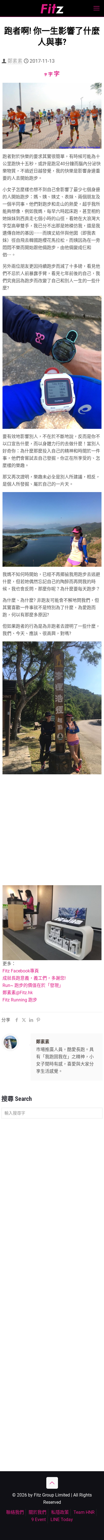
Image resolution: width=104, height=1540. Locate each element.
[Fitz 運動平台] (52, 8)
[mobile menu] (96, 8)
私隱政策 (60, 1512)
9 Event (38, 1519)
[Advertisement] (52, 830)
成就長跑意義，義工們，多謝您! (34, 978)
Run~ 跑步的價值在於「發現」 (32, 985)
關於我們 (37, 1512)
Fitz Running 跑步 (19, 1000)
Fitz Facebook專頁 (20, 971)
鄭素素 (14, 61)
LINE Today (61, 1519)
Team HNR (84, 1512)
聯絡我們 (15, 1512)
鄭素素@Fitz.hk (17, 992)
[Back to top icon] (52, 1483)
